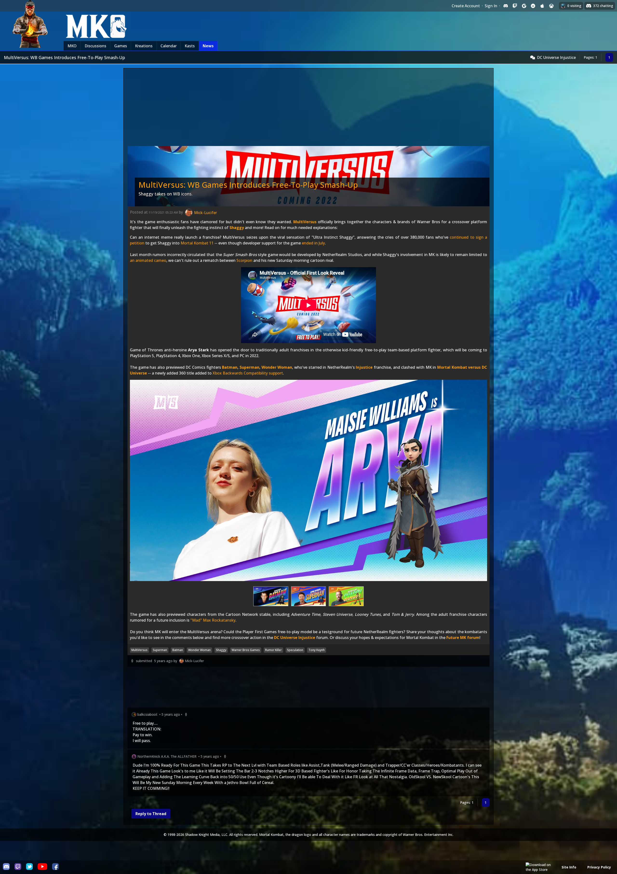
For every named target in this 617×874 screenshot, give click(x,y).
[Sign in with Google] (524, 5)
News (208, 46)
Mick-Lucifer (194, 661)
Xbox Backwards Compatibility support (248, 373)
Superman (249, 367)
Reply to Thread (150, 813)
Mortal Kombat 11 (197, 243)
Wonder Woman (277, 367)
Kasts (190, 46)
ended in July (313, 243)
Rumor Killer (273, 650)
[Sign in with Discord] (505, 5)
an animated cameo (148, 260)
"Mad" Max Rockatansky (212, 620)
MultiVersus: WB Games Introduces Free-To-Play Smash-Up (248, 185)
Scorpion (244, 260)
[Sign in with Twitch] (514, 5)
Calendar (169, 46)
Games (120, 46)
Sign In (491, 5)
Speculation (295, 650)
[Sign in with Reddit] (533, 5)
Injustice (364, 367)
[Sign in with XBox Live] (551, 5)
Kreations (144, 46)
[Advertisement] (308, 108)
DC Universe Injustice (556, 57)
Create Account (466, 5)
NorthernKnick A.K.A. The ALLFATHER (166, 756)
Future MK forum (462, 637)
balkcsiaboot (147, 714)
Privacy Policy (599, 867)
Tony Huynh (316, 650)
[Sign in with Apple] (542, 5)
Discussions (95, 46)
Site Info (569, 867)
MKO (72, 46)
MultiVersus (304, 221)
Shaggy (236, 227)
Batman (229, 367)
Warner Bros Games (246, 650)
